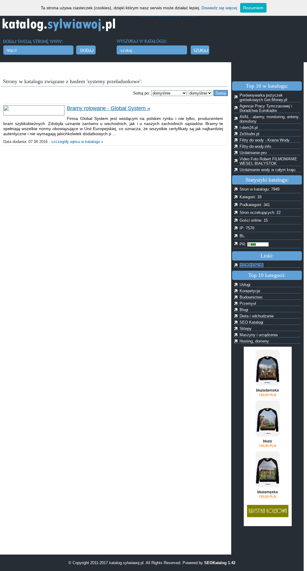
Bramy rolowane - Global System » (108, 108)
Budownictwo (251, 297)
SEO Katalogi (251, 322)
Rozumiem (253, 7)
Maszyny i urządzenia (259, 335)
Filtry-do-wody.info (255, 146)
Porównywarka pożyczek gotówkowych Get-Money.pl (263, 97)
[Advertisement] (115, 539)
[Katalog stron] (270, 265)
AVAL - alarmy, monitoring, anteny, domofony (270, 119)
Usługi (245, 284)
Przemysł (248, 303)
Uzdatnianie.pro (253, 152)
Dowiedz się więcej (219, 7)
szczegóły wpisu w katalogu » (77, 141)
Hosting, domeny (254, 341)
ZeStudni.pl (249, 134)
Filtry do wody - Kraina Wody (265, 140)
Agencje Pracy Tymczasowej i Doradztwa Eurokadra (266, 108)
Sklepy (246, 328)
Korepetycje (250, 291)
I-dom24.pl (249, 127)
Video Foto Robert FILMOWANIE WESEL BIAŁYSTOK (268, 161)
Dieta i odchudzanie (257, 316)
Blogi (244, 309)
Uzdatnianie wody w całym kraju (267, 170)
